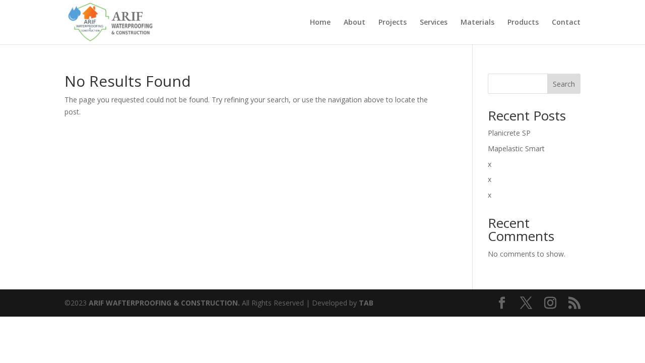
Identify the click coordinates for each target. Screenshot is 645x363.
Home (320, 23)
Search (564, 84)
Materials (477, 23)
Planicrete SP (509, 133)
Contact (566, 23)
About (354, 23)
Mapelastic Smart (516, 148)
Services (433, 23)
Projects (392, 23)
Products (523, 23)
